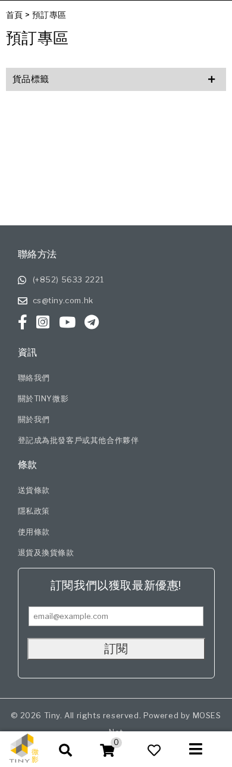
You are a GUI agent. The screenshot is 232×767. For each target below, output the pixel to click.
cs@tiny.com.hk (63, 300)
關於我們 (34, 419)
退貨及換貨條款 (46, 552)
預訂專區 (49, 15)
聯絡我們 (34, 377)
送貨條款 (34, 490)
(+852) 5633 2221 (69, 279)
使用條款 (34, 531)
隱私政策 (34, 510)
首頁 (14, 15)
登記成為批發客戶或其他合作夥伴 (78, 440)
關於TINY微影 (43, 398)
